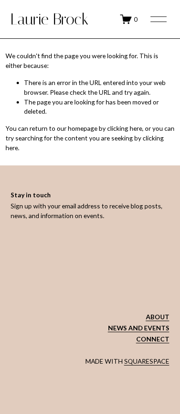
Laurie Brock (50, 19)
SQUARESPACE (146, 361)
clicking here (124, 128)
